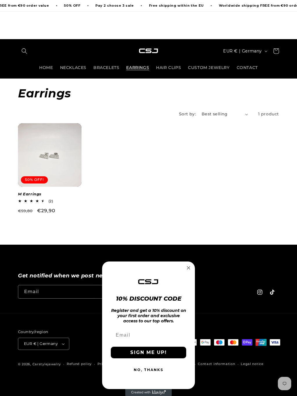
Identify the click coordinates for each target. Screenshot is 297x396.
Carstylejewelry (46, 364)
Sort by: (187, 114)
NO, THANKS (148, 370)
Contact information (216, 364)
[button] (24, 51)
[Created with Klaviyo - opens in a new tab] (148, 392)
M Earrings (29, 194)
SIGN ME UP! (148, 352)
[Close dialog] (188, 267)
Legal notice (252, 364)
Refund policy (79, 364)
